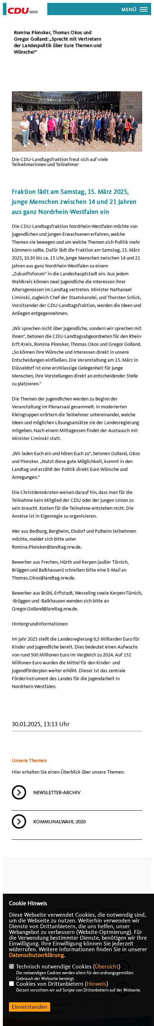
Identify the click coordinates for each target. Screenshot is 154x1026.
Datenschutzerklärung (36, 955)
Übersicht (107, 966)
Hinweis (96, 984)
